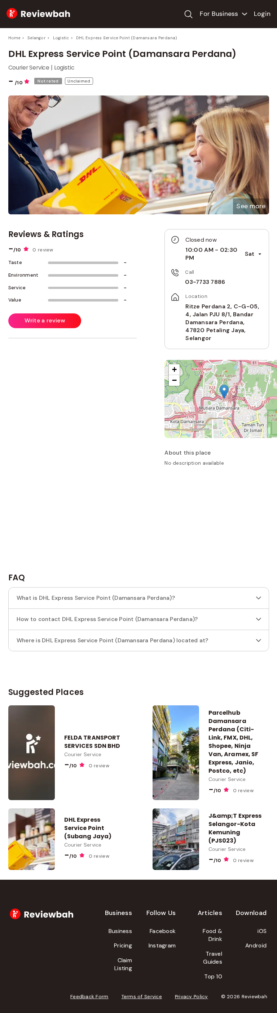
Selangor (36, 37)
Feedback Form (89, 997)
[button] (251, 206)
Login (262, 13)
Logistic (61, 37)
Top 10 (213, 976)
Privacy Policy (191, 997)
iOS (262, 931)
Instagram (162, 945)
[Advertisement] (218, 523)
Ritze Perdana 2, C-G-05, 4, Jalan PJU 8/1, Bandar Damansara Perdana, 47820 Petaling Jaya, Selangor (222, 322)
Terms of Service (142, 997)
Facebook (163, 931)
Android (256, 945)
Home (14, 37)
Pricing (123, 945)
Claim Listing (123, 964)
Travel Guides (212, 958)
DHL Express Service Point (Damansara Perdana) (126, 37)
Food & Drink (212, 935)
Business (120, 931)
